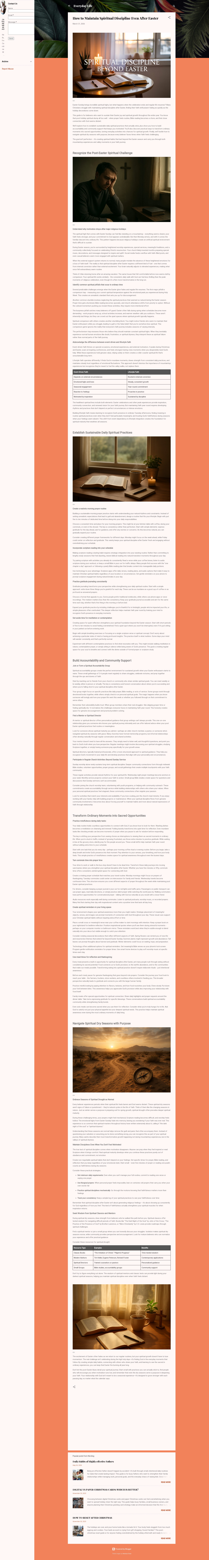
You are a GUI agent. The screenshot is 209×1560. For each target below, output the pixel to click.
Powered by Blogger (123, 1549)
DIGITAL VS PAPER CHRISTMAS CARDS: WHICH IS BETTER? (106, 1489)
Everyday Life (83, 6)
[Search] (174, 6)
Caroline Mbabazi (3, 24)
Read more (166, 1482)
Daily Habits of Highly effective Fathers (93, 1461)
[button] (169, 18)
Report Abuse (8, 69)
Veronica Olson (127, 1553)
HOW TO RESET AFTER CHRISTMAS (92, 1517)
